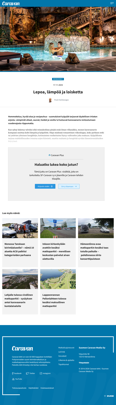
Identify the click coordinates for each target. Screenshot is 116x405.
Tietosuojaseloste (19, 388)
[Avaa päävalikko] (112, 3)
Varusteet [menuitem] (62, 356)
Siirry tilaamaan (67, 186)
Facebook (17, 373)
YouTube (18, 379)
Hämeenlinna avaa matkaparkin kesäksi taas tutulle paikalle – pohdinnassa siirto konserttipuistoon (94, 251)
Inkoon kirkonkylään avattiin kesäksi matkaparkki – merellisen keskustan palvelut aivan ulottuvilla (56, 251)
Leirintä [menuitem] (61, 351)
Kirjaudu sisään (44, 186)
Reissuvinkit (58, 79)
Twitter (32, 373)
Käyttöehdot (33, 388)
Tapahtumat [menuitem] (63, 364)
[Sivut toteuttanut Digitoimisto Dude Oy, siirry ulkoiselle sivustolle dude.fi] (109, 396)
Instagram (47, 373)
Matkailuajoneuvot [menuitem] (66, 347)
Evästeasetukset (47, 388)
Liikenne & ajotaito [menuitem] (66, 360)
